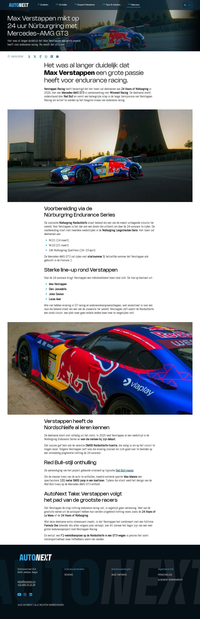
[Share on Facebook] (40, 56)
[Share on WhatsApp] (46, 56)
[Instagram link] (25, 595)
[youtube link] (19, 595)
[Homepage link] (22, 5)
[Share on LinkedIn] (52, 56)
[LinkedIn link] (30, 595)
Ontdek (61, 5)
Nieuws (134, 5)
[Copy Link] (29, 56)
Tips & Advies (111, 5)
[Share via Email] (57, 56)
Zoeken (43, 5)
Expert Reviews (85, 5)
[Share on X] (35, 56)
